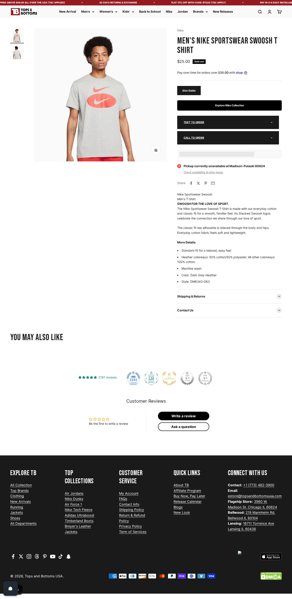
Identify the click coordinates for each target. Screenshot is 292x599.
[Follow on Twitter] (21, 556)
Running (16, 507)
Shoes (15, 518)
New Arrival (67, 11)
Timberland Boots (79, 521)
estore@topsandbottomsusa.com (255, 496)
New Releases (223, 11)
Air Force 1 (73, 504)
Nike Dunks (74, 499)
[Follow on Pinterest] (45, 556)
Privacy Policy (130, 526)
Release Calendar (188, 501)
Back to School (150, 11)
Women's (106, 11)
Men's (85, 11)
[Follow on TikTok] (60, 556)
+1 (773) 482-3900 (258, 485)
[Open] (10, 588)
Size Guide (189, 90)
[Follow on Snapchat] (68, 556)
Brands (198, 11)
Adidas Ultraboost (79, 515)
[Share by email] (213, 183)
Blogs (178, 507)
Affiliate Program (187, 490)
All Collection (21, 485)
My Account (129, 493)
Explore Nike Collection (229, 105)
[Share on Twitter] (198, 183)
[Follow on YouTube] (53, 556)
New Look (182, 512)
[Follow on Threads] (37, 556)
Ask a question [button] (183, 427)
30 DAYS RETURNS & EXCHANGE (114, 2)
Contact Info (129, 504)
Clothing (17, 496)
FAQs (123, 499)
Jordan (182, 11)
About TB (181, 485)
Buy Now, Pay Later (189, 496)
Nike (169, 11)
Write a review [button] (183, 416)
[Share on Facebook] (191, 183)
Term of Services (132, 532)
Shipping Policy (131, 509)
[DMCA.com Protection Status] (271, 576)
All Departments (23, 523)
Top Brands (19, 490)
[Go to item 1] (17, 35)
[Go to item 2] (17, 52)
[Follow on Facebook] (13, 556)
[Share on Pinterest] (205, 183)
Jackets (16, 512)
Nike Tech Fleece (78, 509)
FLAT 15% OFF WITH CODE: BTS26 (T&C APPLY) (194, 2)
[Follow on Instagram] (29, 556)
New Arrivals (20, 501)
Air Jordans (74, 493)
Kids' (126, 11)
